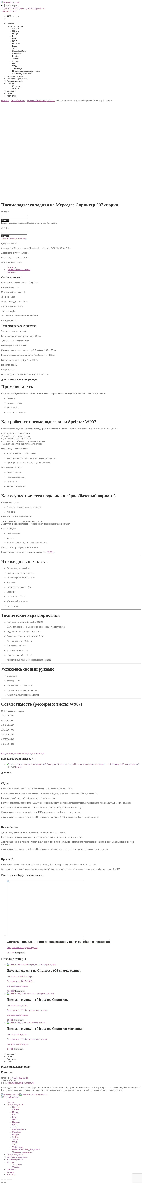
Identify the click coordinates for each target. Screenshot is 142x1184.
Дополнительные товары (18, 269)
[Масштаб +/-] (10, 1179)
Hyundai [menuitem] (16, 1122)
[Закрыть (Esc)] (2, 1179)
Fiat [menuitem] (14, 1114)
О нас (9, 1061)
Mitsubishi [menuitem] (16, 1132)
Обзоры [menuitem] (16, 1167)
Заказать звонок (8, 11)
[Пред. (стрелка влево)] (2, 1182)
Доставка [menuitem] (11, 1169)
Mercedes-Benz (19, 51)
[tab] (74, 267)
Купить (5, 220)
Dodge (15, 33)
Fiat (14, 36)
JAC (14, 48)
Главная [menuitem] (10, 1102)
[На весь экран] (8, 1179)
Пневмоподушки (15, 76)
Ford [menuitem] (14, 1117)
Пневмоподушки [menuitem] (15, 1154)
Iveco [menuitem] (14, 1124)
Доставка (11, 91)
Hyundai (16, 43)
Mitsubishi (16, 53)
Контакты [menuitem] (11, 1174)
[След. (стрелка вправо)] (5, 1182)
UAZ (14, 63)
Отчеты (10, 83)
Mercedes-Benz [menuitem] (19, 1129)
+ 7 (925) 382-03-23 (19, 1078)
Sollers (15, 58)
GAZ (14, 41)
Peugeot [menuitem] (15, 1134)
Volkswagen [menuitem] (17, 1147)
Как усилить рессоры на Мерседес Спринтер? (23, 753)
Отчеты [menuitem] (10, 1162)
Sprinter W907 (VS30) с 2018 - (57, 248)
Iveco (14, 46)
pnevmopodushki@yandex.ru (32, 8)
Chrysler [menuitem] (16, 1107)
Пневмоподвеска (15, 26)
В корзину (20, 953)
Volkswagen (17, 68)
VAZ (14, 66)
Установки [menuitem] (17, 1164)
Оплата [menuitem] (10, 1172)
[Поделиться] (5, 1179)
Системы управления (22, 73)
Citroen (15, 31)
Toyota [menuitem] (15, 1139)
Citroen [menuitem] (15, 1109)
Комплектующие (15, 81)
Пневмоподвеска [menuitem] (15, 1104)
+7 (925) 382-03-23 (9, 8)
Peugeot (15, 56)
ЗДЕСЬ (50, 552)
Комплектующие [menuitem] (15, 1159)
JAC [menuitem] (14, 1127)
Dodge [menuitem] (15, 1112)
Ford (14, 38)
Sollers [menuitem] (15, 1137)
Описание (11, 267)
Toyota (15, 61)
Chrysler (16, 28)
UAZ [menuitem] (14, 1142)
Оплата (10, 93)
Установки (17, 86)
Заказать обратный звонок (13, 238)
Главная (10, 23)
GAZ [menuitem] (14, 1119)
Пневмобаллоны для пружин (26, 71)
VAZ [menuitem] (14, 1144)
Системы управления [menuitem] (22, 1152)
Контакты (11, 96)
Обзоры (16, 88)
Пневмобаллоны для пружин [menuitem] (26, 1149)
